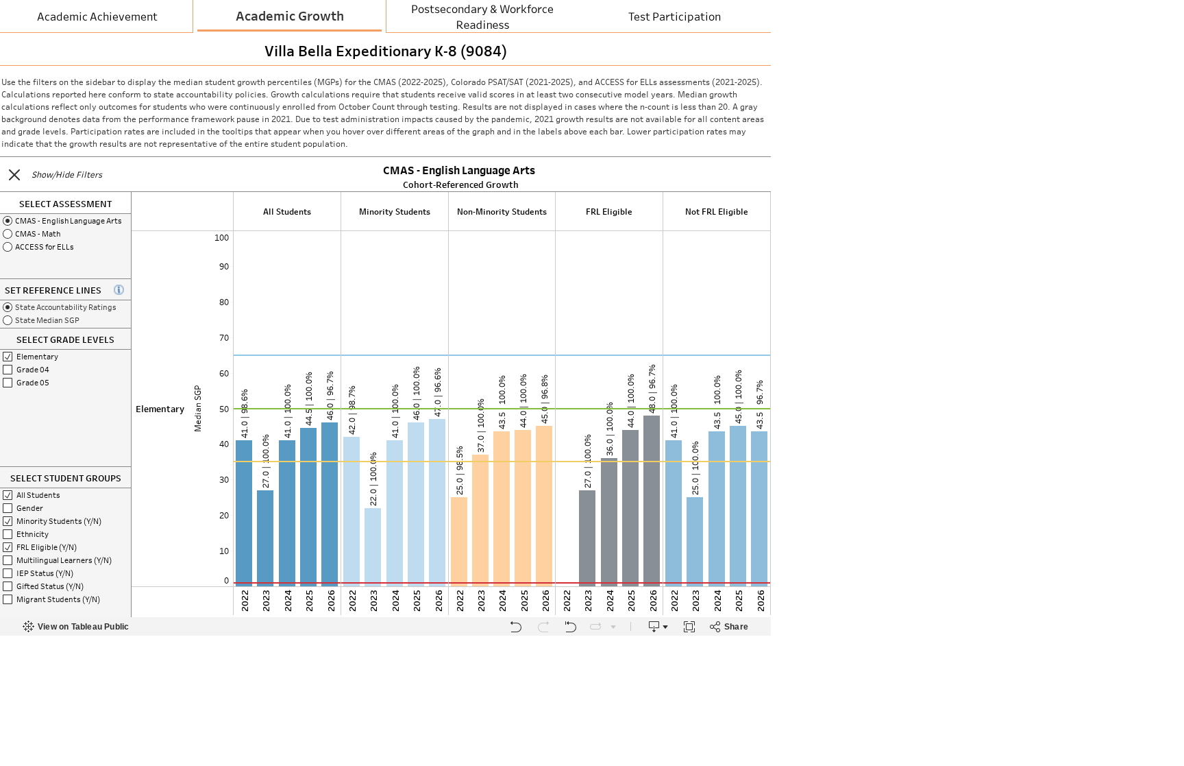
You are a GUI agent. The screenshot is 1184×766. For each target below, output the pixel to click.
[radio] (65, 220)
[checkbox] (65, 356)
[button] (14, 175)
